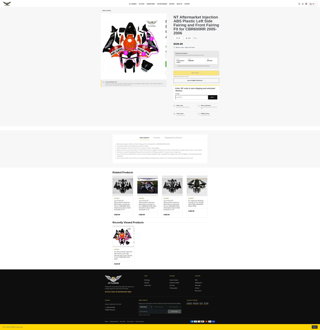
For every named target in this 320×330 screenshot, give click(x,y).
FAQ (196, 280)
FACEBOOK (189, 303)
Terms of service (130, 321)
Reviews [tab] (157, 137)
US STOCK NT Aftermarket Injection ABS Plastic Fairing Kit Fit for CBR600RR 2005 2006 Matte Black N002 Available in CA (172, 205)
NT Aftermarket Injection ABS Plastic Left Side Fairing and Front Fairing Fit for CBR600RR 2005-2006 (123, 255)
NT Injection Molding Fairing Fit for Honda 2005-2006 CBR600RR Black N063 (195, 203)
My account (198, 290)
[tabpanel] (160, 151)
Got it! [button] (314, 327)
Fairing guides (173, 288)
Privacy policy (122, 321)
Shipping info (198, 282)
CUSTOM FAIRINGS (162, 4)
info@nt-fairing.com (110, 310)
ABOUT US (179, 4)
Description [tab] (144, 137)
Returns (106, 321)
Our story (172, 285)
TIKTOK (201, 303)
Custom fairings (174, 280)
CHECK (212, 97)
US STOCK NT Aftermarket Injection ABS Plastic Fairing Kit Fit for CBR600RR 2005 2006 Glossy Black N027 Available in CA (122, 205)
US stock (146, 282)
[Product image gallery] (133, 46)
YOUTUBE (206, 303)
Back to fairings (106, 10)
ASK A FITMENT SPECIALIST (196, 80)
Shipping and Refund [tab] (173, 137)
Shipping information (114, 321)
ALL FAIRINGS (132, 4)
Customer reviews (174, 282)
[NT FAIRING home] (11, 3)
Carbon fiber (147, 285)
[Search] (299, 4)
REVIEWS (171, 4)
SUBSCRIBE (174, 311)
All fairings (147, 280)
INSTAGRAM (195, 303)
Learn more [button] (19, 327)
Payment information (140, 321)
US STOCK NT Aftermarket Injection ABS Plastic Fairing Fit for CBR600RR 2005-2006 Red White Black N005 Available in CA (147, 205)
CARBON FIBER (151, 4)
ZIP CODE (177, 93)
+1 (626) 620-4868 (110, 307)
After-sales (198, 285)
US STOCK (141, 4)
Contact (197, 288)
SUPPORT (187, 4)
